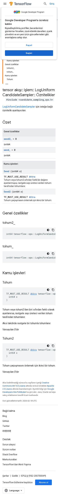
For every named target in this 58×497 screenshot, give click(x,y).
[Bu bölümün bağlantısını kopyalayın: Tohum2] (18, 339)
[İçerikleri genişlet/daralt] (7, 83)
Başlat (29, 53)
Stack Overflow (9, 454)
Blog (4, 416)
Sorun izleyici (8, 444)
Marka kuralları (9, 459)
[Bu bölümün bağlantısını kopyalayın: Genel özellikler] (32, 213)
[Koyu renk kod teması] (48, 229)
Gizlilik (15, 476)
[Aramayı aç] (45, 4)
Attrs (32, 176)
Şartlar (5, 476)
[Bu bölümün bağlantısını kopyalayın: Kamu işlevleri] (29, 273)
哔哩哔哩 (6, 431)
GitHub (5, 421)
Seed (6, 171)
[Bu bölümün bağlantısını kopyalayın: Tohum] (16, 283)
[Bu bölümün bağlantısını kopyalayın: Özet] (15, 122)
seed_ (7, 149)
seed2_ (8, 138)
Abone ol (43, 482)
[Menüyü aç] (5, 3)
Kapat (29, 45)
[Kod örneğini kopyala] (53, 229)
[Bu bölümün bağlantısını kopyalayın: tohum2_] (19, 223)
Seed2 (7, 191)
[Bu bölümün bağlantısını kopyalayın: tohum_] (17, 246)
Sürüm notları (9, 449)
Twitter (6, 426)
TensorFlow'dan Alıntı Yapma (16, 464)
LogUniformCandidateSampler (18, 106)
